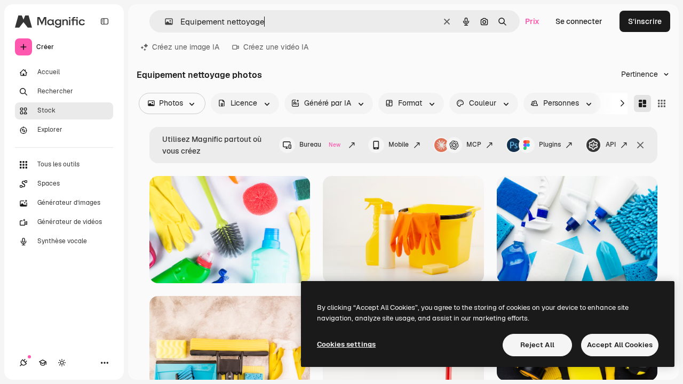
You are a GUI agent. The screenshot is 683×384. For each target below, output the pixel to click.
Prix (532, 21)
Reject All (537, 344)
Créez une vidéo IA (275, 47)
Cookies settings (346, 344)
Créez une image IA (185, 47)
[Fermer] (640, 145)
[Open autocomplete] (164, 22)
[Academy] (42, 362)
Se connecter (578, 21)
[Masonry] (642, 103)
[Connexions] (23, 362)
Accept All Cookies (620, 344)
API (611, 144)
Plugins (550, 144)
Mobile (398, 144)
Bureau (319, 144)
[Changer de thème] (61, 362)
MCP (473, 144)
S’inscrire (645, 21)
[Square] (661, 103)
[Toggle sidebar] (104, 21)
